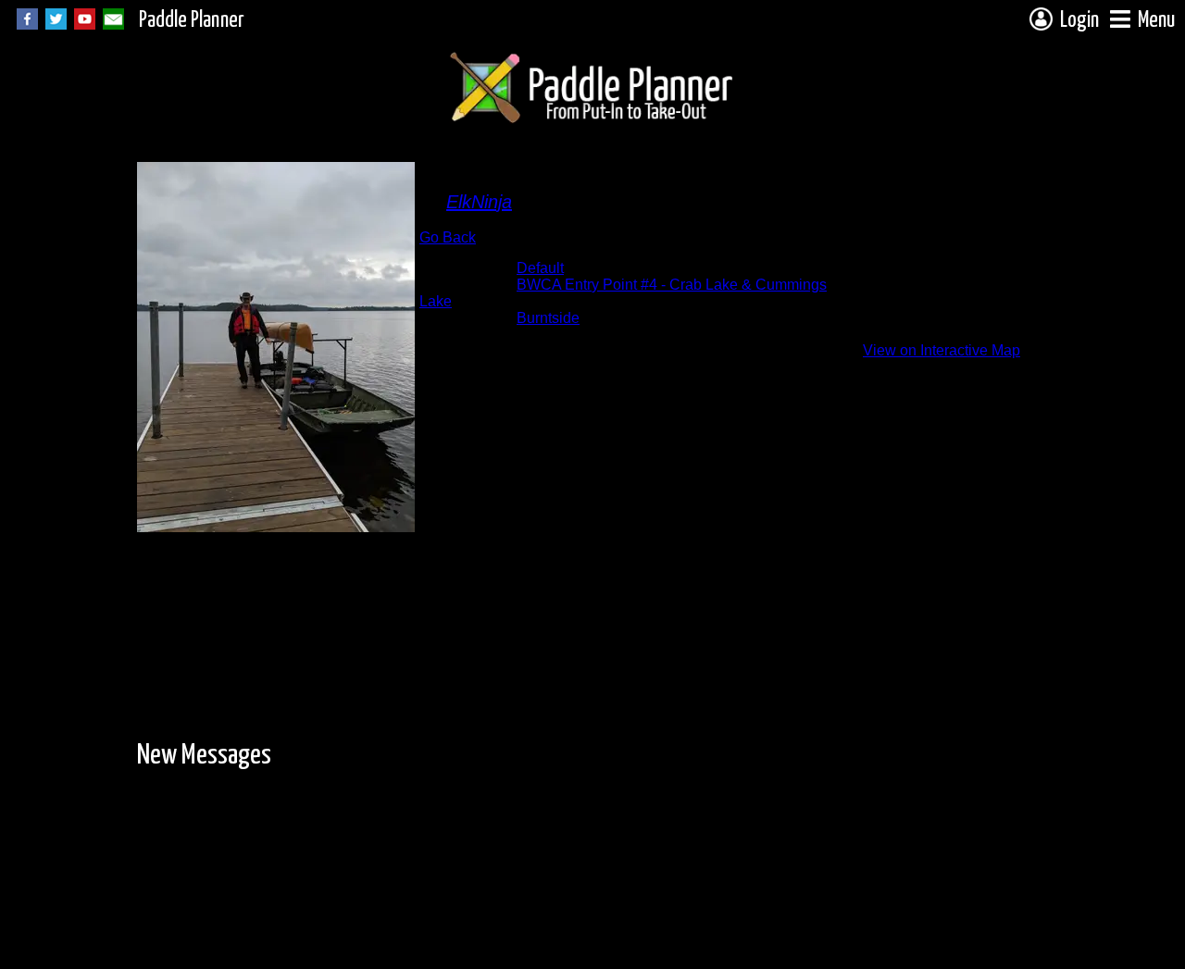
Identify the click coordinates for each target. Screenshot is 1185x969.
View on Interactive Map (941, 350)
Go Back (447, 237)
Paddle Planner (191, 20)
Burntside (548, 318)
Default (540, 268)
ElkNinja (479, 202)
